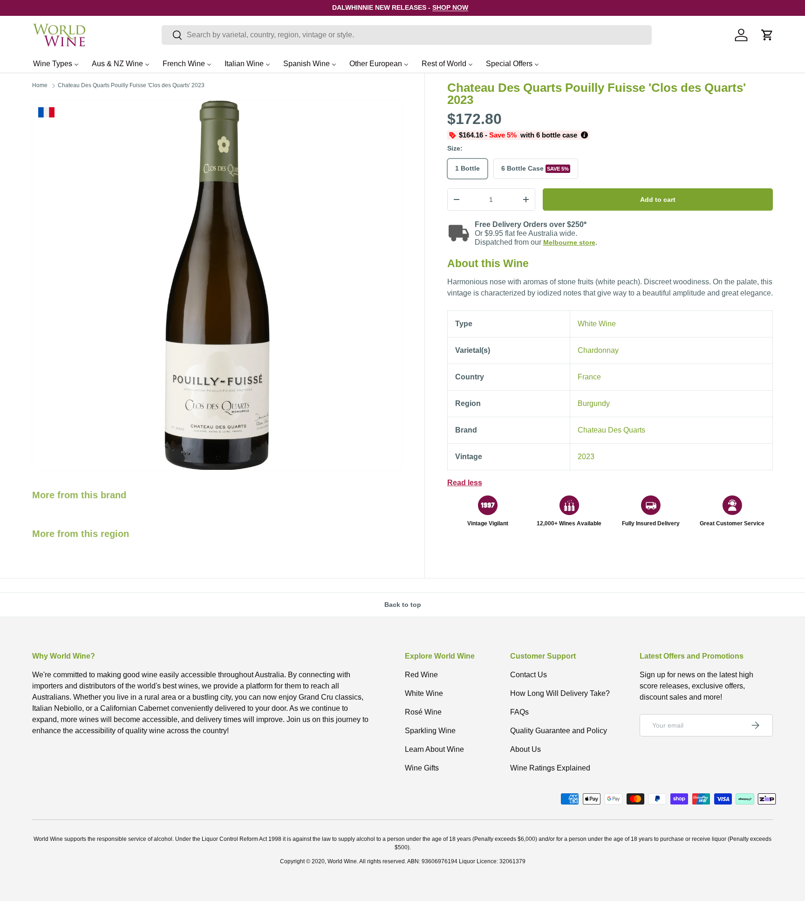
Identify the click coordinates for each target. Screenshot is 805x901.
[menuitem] (56, 63)
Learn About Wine (434, 749)
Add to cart (657, 199)
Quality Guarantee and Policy (558, 731)
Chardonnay (598, 350)
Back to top (402, 604)
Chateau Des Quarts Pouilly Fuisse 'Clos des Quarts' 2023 (131, 85)
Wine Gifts (422, 768)
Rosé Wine (423, 712)
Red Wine (421, 675)
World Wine (342, 861)
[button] (767, 35)
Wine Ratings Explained (550, 768)
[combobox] (407, 35)
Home (40, 85)
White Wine (597, 324)
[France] (46, 112)
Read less (464, 483)
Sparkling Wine (430, 731)
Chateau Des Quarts (611, 430)
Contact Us (528, 675)
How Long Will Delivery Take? (560, 693)
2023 (586, 457)
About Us (525, 749)
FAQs (519, 712)
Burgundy (594, 403)
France (589, 377)
